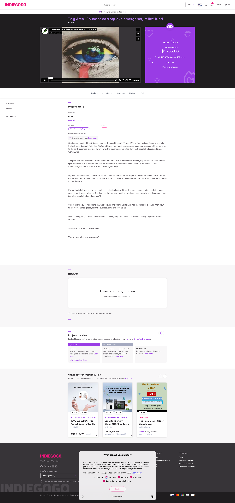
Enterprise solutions (187, 467)
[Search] (102, 4)
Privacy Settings (76, 495)
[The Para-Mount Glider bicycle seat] (152, 397)
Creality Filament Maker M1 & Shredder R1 (116, 423)
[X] (45, 466)
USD (189, 5)
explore (128, 378)
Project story (10, 103)
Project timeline (11, 117)
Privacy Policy (46, 495)
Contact (156, 457)
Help (128, 339)
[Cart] (206, 4)
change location (129, 12)
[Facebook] (41, 466)
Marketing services (186, 460)
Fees (181, 457)
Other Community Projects (79, 129)
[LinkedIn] (56, 466)
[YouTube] (49, 466)
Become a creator (186, 463)
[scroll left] (160, 333)
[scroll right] (165, 333)
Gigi (72, 22)
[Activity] (211, 4)
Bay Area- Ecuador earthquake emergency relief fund (115, 18)
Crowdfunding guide (142, 339)
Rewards (8, 109)
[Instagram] (53, 466)
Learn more (119, 356)
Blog (155, 463)
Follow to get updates (78, 360)
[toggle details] (98, 436)
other (104, 129)
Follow (170, 62)
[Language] (200, 5)
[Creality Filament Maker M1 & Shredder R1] (117, 397)
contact (80, 120)
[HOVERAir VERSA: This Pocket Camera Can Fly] (83, 397)
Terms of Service (61, 495)
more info (72, 120)
